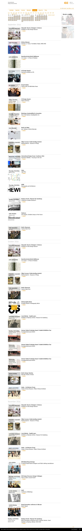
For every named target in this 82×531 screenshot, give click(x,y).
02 (16, 16)
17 (17, 18)
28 (12, 20)
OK (79, 529)
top (73, 526)
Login (68, 8)
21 (12, 19)
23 (16, 19)
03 (17, 16)
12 (8, 18)
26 (8, 20)
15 (14, 18)
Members (29, 10)
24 (17, 19)
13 (10, 18)
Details (24, 31)
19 (8, 19)
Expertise (17, 10)
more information (74, 529)
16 (16, 18)
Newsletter (64, 8)
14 (12, 18)
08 (14, 17)
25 (19, 19)
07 (12, 17)
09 (16, 17)
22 (14, 19)
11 (19, 17)
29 (14, 20)
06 (10, 17)
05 (8, 17)
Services (23, 10)
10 (17, 17)
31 (22, 21)
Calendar (35, 10)
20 (10, 19)
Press (46, 10)
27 (10, 20)
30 (16, 20)
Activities (11, 10)
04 (19, 16)
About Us (41, 10)
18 (19, 18)
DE (60, 8)
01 (14, 16)
